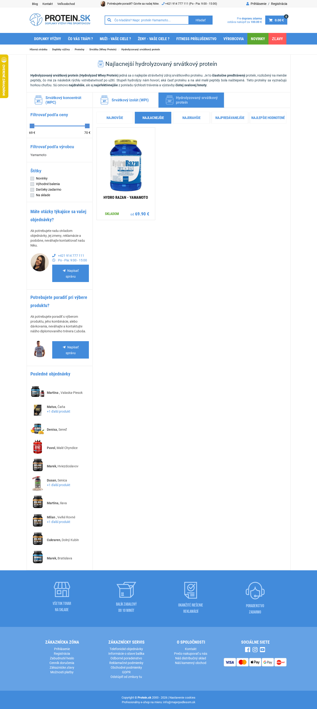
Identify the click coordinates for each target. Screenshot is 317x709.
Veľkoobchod (66, 4)
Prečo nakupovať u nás (190, 653)
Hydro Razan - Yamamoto (126, 197)
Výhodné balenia (48, 184)
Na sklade (43, 195)
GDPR (126, 672)
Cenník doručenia (61, 663)
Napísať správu (72, 273)
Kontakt (47, 4)
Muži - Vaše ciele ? (115, 38)
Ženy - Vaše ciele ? (153, 38)
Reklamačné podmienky (126, 663)
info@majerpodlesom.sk (179, 702)
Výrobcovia (233, 38)
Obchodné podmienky (126, 667)
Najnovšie (115, 117)
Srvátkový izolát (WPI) (130, 99)
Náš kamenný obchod (190, 663)
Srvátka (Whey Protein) (102, 49)
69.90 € (142, 214)
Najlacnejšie (153, 117)
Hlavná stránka (38, 49)
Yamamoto (38, 155)
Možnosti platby (62, 672)
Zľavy (277, 38)
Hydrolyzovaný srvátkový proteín (140, 49)
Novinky (258, 38)
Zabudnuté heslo (62, 658)
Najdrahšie (191, 117)
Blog (35, 4)
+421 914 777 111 (177, 3)
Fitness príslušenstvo (196, 38)
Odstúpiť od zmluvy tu (126, 676)
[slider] (32, 126)
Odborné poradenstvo (126, 658)
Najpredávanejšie (229, 117)
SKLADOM (112, 213)
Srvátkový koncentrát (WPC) (63, 100)
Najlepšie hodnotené (268, 117)
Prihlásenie (258, 3)
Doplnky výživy (47, 38)
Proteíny (79, 49)
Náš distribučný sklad (190, 658)
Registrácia (279, 3)
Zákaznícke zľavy (62, 667)
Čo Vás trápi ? (80, 38)
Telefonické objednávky (126, 649)
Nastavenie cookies (182, 697)
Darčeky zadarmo (48, 189)
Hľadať (201, 20)
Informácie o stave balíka (126, 653)
